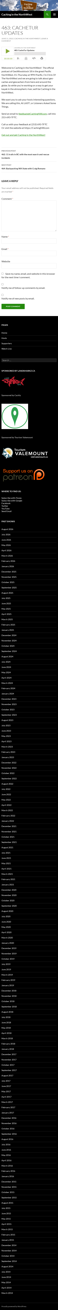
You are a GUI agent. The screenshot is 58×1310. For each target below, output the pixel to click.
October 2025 (7, 582)
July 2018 (5, 1017)
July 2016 (5, 1144)
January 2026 (7, 566)
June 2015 (6, 1213)
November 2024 (9, 640)
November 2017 (9, 1059)
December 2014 (8, 1245)
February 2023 (8, 752)
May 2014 (6, 1282)
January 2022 (7, 821)
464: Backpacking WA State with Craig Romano (23, 167)
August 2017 (7, 1075)
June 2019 (6, 969)
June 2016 (6, 1150)
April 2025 (6, 614)
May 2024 (6, 672)
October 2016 (7, 1128)
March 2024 (7, 683)
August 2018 (7, 1012)
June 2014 (6, 1277)
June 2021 (6, 858)
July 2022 (5, 789)
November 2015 (9, 1187)
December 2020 (8, 890)
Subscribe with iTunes (11, 498)
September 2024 (9, 651)
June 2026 (6, 540)
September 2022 (9, 778)
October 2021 (7, 837)
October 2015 (7, 1192)
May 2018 (6, 1028)
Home (4, 333)
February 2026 (8, 561)
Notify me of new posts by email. (17, 298)
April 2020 (6, 932)
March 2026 (7, 555)
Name (5, 236)
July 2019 (5, 964)
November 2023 (9, 704)
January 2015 (7, 1240)
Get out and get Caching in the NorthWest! (23, 134)
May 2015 (6, 1218)
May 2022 (6, 799)
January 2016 (7, 1176)
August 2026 (7, 529)
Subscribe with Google (11, 500)
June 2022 (6, 794)
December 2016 (8, 1118)
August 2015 (7, 1203)
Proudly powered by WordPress (13, 1306)
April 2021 (6, 868)
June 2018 (6, 1022)
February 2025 (8, 624)
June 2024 (6, 667)
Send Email (6, 511)
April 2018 (6, 1033)
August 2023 (7, 720)
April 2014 (6, 1287)
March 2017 (7, 1102)
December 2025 (8, 571)
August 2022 (7, 784)
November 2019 (9, 953)
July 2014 (5, 1272)
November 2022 (9, 768)
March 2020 (7, 937)
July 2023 (5, 725)
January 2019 (7, 985)
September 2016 (9, 1134)
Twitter (4, 506)
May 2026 (6, 545)
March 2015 (7, 1229)
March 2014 (7, 1293)
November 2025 (9, 577)
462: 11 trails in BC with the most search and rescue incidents (25, 154)
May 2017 (6, 1091)
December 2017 (8, 1054)
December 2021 (8, 826)
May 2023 (6, 736)
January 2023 (7, 757)
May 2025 (6, 608)
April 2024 (6, 677)
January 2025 (7, 630)
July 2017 (5, 1081)
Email (4, 249)
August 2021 (7, 847)
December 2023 (8, 699)
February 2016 (8, 1171)
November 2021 (9, 831)
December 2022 (8, 762)
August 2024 (7, 656)
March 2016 (7, 1165)
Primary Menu (54, 14)
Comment (7, 198)
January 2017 (7, 1112)
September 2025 (9, 587)
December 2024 (8, 635)
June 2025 (6, 603)
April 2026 (6, 550)
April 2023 (6, 741)
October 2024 (7, 646)
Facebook (5, 503)
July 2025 (5, 598)
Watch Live (6, 348)
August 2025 (7, 593)
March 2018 (7, 1038)
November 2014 (9, 1250)
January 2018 (7, 1049)
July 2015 (5, 1208)
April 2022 (6, 805)
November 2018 (9, 996)
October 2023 (7, 709)
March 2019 (7, 974)
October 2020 (7, 900)
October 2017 (7, 1065)
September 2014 (9, 1261)
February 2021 (8, 879)
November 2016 (9, 1123)
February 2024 (8, 688)
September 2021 (9, 842)
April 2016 (6, 1160)
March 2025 (7, 619)
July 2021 (5, 852)
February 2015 (8, 1234)
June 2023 (6, 730)
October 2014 (7, 1256)
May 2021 (6, 863)
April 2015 (6, 1224)
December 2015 (8, 1181)
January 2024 (7, 693)
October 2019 (7, 959)
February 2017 (8, 1107)
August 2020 (7, 911)
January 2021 (7, 884)
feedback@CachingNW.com (33, 113)
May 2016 (6, 1155)
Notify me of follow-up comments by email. (23, 287)
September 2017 (9, 1070)
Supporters (6, 343)
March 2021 (7, 874)
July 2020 (5, 916)
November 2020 (9, 895)
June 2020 (6, 921)
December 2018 (8, 990)
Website (5, 261)
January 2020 (7, 943)
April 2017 (6, 1096)
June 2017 (6, 1086)
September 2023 (9, 715)
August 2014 (7, 1266)
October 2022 (7, 773)
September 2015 (9, 1197)
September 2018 (9, 1006)
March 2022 (7, 810)
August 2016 (7, 1139)
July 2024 (5, 662)
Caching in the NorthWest (16, 14)
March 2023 (7, 746)
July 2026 (5, 534)
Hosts (4, 338)
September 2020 (9, 906)
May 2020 (6, 927)
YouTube (5, 508)
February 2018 (8, 1043)
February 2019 (8, 980)
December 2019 (8, 948)
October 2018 (7, 1001)
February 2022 (8, 815)
